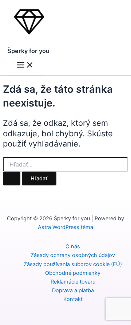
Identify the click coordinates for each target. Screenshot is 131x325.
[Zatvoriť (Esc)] (107, 8)
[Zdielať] (91, 8)
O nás (73, 246)
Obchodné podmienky (72, 273)
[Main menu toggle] (25, 65)
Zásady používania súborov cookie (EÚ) (73, 264)
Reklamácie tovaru (73, 281)
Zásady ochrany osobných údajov (73, 255)
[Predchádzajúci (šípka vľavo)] (12, 162)
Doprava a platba (73, 290)
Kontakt (73, 299)
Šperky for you (28, 51)
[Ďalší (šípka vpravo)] (118, 162)
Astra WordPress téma (65, 227)
